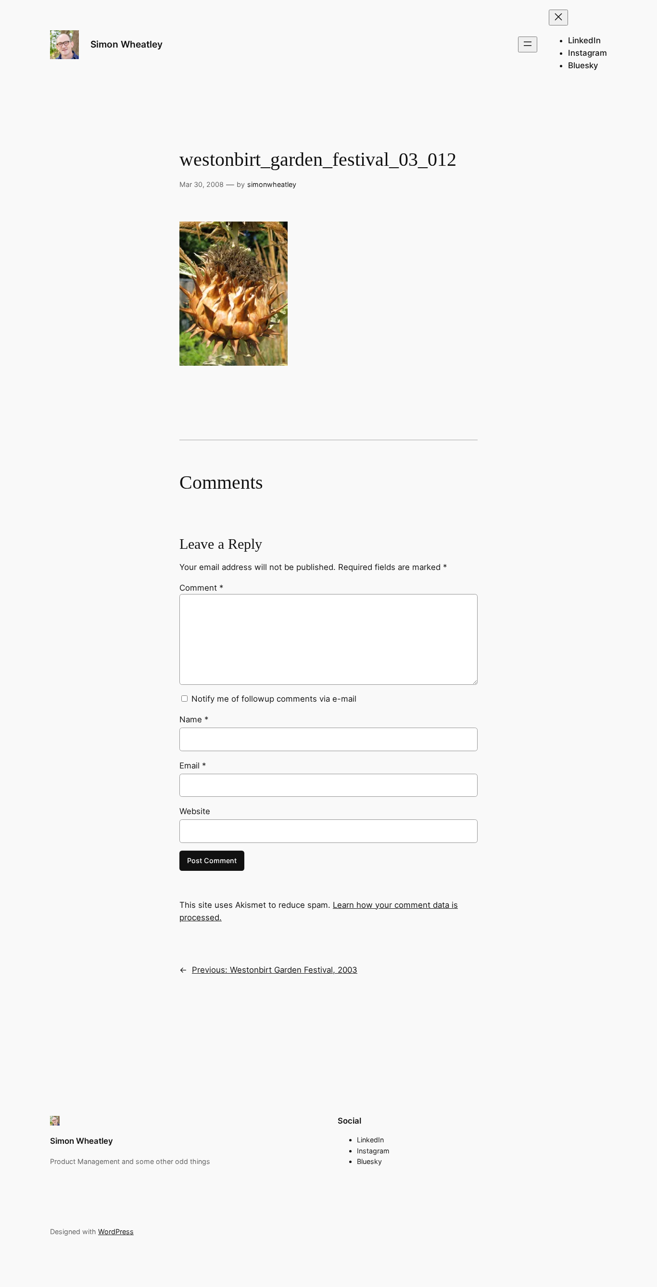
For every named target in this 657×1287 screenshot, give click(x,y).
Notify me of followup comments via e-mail (273, 699)
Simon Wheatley (126, 44)
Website (194, 811)
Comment (201, 588)
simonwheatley (271, 184)
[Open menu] (527, 44)
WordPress (116, 1231)
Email (192, 765)
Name (193, 719)
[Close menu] (558, 17)
